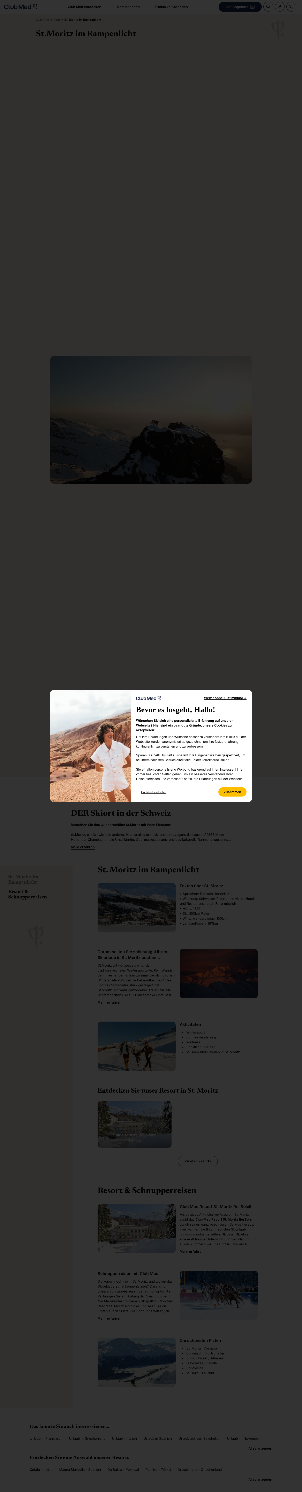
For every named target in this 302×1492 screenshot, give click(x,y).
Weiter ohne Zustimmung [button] (225, 697)
